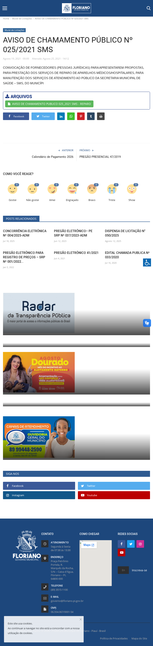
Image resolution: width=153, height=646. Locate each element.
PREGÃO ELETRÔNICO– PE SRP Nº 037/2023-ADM (73, 233)
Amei (52, 200)
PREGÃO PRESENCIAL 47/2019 (100, 157)
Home (6, 18)
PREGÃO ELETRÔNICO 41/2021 (76, 253)
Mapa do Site (139, 638)
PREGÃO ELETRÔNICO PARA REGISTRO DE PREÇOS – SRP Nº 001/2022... (24, 257)
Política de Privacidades (114, 638)
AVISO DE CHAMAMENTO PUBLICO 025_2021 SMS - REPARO (51, 104)
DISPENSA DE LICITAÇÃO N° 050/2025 (125, 233)
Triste (112, 200)
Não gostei (32, 200)
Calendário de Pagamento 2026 (52, 157)
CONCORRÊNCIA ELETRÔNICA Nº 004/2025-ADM (24, 233)
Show (131, 200)
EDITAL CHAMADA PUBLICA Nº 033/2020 (127, 255)
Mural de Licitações (22, 18)
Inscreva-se (139, 570)
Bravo (91, 200)
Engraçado (72, 200)
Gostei (12, 200)
